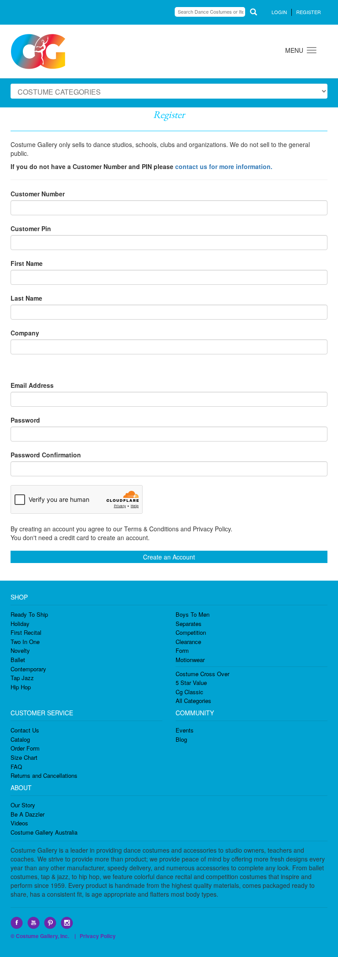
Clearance (188, 641)
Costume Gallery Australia (44, 832)
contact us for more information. (223, 166)
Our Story (23, 805)
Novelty (20, 650)
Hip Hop (21, 687)
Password (25, 420)
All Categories (193, 700)
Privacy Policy (98, 936)
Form (182, 650)
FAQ (16, 766)
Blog (181, 739)
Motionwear (190, 659)
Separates (189, 623)
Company (25, 332)
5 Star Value (191, 682)
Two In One (25, 641)
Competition (191, 632)
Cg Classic (189, 692)
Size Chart (24, 757)
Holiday (20, 623)
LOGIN (279, 11)
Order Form (25, 748)
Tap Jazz (22, 678)
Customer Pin (31, 228)
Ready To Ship (29, 614)
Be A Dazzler (27, 814)
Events (185, 730)
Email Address (32, 385)
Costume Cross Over (202, 674)
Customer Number (38, 193)
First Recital (26, 632)
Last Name (26, 298)
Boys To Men (192, 614)
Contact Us (25, 730)
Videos (19, 823)
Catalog (20, 739)
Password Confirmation (46, 454)
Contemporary (28, 669)
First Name (27, 263)
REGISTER (308, 11)
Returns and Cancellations (44, 775)
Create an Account (169, 556)
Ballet (18, 659)
